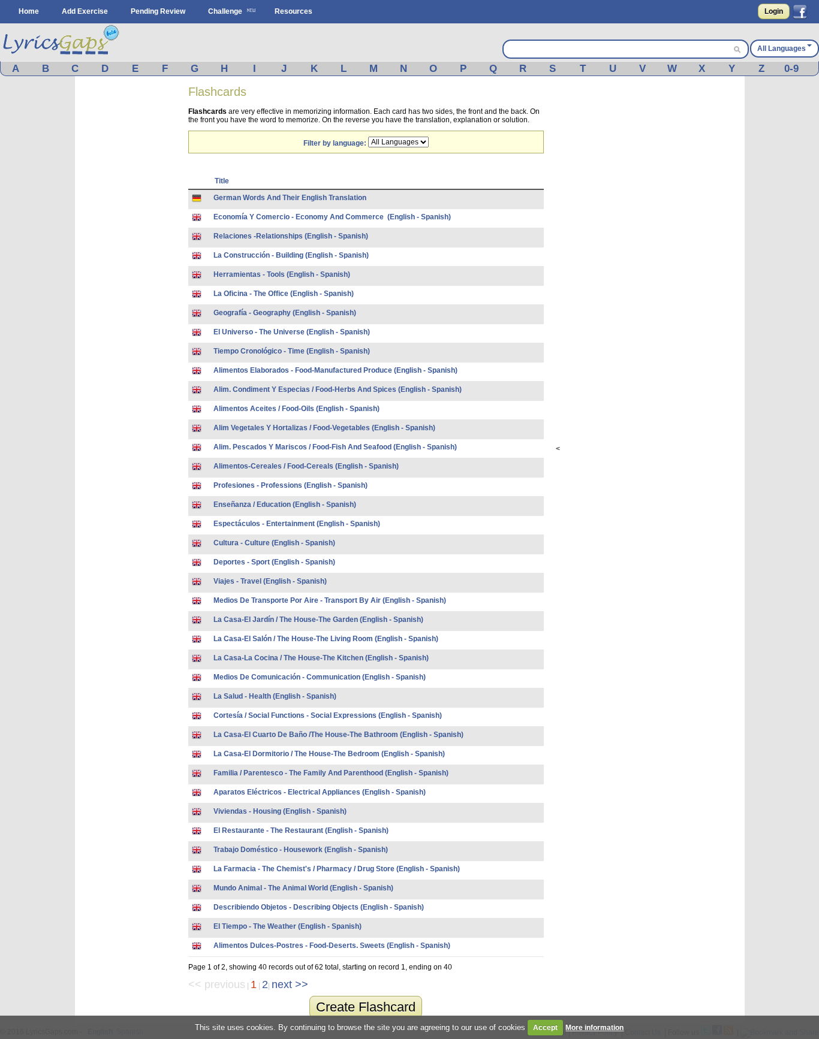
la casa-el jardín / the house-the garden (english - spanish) (318, 619)
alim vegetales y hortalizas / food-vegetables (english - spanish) (324, 428)
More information (594, 1027)
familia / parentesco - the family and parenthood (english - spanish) (330, 773)
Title (222, 181)
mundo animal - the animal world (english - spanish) (303, 888)
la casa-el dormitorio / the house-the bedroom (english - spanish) (329, 754)
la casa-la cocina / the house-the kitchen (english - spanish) (321, 658)
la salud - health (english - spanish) (274, 696)
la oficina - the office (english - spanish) (283, 293)
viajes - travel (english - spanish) (270, 581)
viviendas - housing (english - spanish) (280, 811)
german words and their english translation (289, 198)
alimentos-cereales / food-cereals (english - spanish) (306, 466)
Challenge (225, 11)
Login (773, 11)
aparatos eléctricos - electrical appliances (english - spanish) (319, 792)
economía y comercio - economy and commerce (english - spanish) (332, 217)
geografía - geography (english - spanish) (284, 313)
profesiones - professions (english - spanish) (290, 485)
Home (29, 11)
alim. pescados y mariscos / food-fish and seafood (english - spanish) (335, 447)
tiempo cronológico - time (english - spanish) (291, 351)
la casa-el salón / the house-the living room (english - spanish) (325, 639)
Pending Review (158, 11)
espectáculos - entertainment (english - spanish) (296, 524)
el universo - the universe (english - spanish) (291, 332)
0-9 (791, 68)
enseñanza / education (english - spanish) (284, 504)
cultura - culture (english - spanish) (274, 543)
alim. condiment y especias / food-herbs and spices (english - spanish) (337, 389)
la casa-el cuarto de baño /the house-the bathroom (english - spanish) (338, 734)
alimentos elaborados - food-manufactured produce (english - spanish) (335, 370)
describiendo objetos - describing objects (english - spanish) (318, 907)
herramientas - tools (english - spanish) (281, 274)
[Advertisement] (132, 268)
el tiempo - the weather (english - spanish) (287, 926)
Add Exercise (85, 11)
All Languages (781, 48)
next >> (290, 984)
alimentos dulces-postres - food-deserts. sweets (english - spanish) (331, 945)
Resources (293, 11)
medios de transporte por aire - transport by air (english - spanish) (329, 600)
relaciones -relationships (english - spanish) (290, 236)
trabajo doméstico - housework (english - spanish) (300, 849)
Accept (545, 1027)
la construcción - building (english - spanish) (291, 255)
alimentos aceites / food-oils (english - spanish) (296, 408)
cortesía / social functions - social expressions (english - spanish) (327, 715)
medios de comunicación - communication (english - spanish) (319, 677)
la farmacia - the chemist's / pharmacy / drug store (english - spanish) (336, 869)
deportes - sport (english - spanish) (274, 562)
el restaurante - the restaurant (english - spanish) (301, 830)
